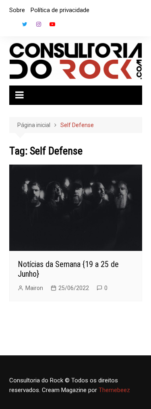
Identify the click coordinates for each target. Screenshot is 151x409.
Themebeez (114, 390)
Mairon (34, 288)
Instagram (39, 24)
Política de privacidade (60, 10)
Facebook (11, 26)
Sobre (17, 10)
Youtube (52, 24)
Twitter (25, 24)
